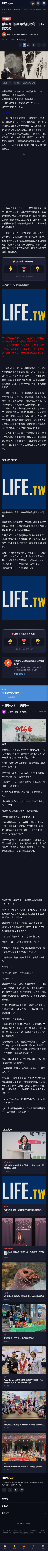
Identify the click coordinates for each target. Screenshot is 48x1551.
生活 (9, 9)
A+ (28, 45)
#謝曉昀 (17, 83)
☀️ (32, 3)
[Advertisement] (24, 181)
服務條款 (28, 1523)
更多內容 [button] (5, 1506)
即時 (14, 1547)
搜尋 (43, 1547)
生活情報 (17, 9)
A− (20, 45)
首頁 (3, 9)
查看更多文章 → (19, 674)
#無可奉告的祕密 (29, 83)
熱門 (23, 1547)
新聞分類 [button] (5, 1499)
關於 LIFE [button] (5, 1513)
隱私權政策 (20, 1523)
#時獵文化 (6, 83)
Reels (33, 1549)
